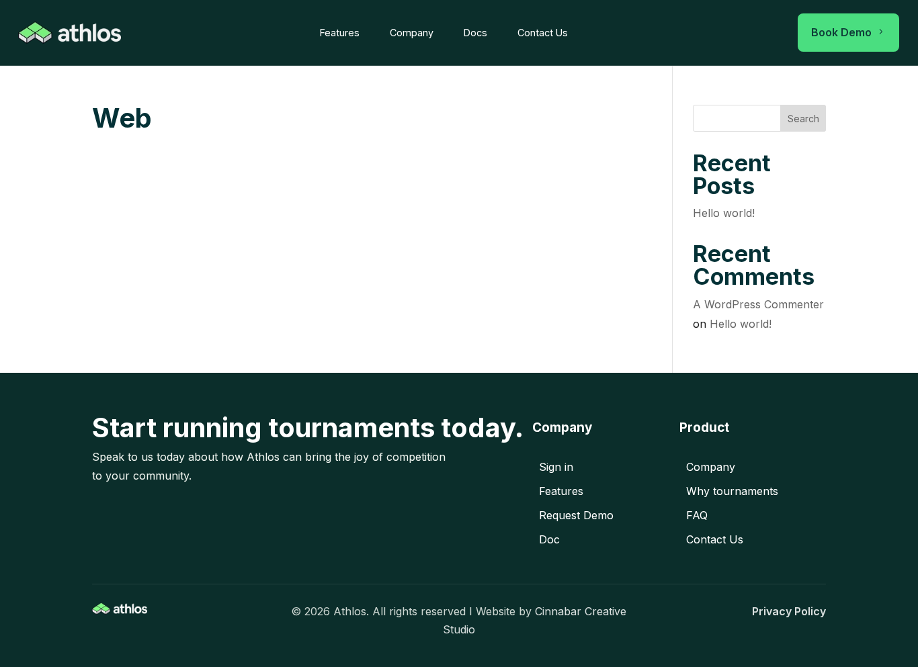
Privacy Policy (789, 611)
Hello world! (724, 213)
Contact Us (542, 32)
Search (803, 118)
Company (411, 32)
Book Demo (848, 32)
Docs (475, 32)
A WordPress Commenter (758, 304)
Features (340, 32)
